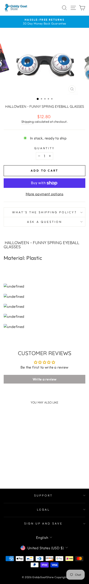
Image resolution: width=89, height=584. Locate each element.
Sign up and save (43, 523)
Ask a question (44, 221)
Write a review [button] (45, 379)
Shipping (27, 122)
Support (43, 495)
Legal (43, 509)
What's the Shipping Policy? (44, 212)
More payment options (44, 194)
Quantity (44, 148)
